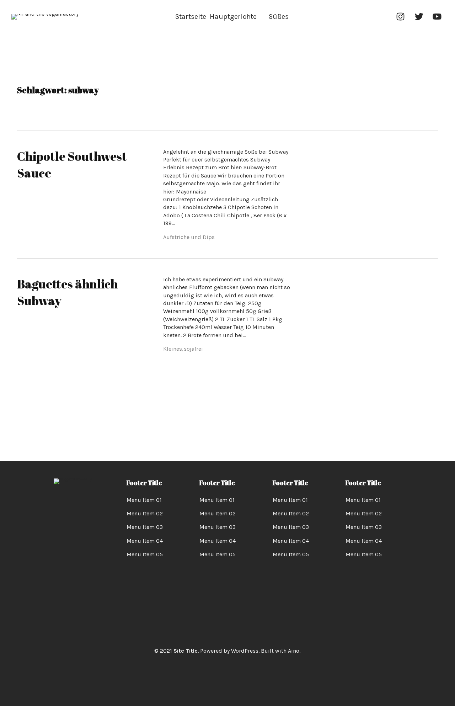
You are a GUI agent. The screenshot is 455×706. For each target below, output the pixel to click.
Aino (293, 650)
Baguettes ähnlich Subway (67, 292)
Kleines (172, 348)
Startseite (190, 16)
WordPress (244, 650)
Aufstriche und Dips (189, 237)
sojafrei (193, 348)
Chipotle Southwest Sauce (72, 164)
